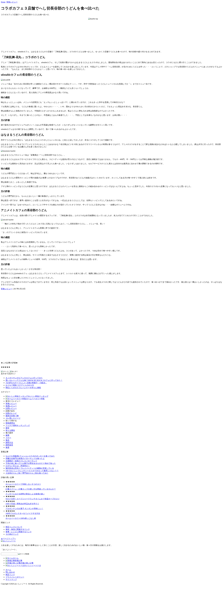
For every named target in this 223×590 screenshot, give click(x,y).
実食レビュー (12, 2)
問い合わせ (10, 572)
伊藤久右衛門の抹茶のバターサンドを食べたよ (25, 458)
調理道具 (9, 445)
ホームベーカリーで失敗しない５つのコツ (23, 484)
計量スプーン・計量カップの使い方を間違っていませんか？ (31, 489)
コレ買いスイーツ (13, 418)
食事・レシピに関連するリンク (19, 532)
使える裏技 (10, 430)
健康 (7, 435)
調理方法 (9, 443)
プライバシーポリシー (15, 577)
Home (3, 2)
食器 (7, 447)
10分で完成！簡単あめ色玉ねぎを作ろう (22, 504)
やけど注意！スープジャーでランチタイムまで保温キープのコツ (32, 499)
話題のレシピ (11, 413)
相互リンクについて (14, 527)
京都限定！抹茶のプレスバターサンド (21, 461)
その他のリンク (12, 534)
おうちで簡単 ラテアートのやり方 (20, 385)
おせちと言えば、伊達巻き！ (18, 466)
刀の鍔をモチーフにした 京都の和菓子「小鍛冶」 (26, 383)
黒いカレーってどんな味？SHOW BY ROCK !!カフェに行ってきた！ (34, 380)
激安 (7, 428)
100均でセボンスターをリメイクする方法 (23, 513)
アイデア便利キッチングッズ (18, 425)
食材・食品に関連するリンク (18, 529)
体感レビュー (11, 406)
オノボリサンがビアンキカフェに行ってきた (24, 378)
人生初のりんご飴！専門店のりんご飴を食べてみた (27, 473)
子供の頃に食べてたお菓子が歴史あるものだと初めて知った (31, 463)
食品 (7, 440)
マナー (8, 438)
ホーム (8, 570)
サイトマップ (11, 579)
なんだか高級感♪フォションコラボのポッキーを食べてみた (30, 456)
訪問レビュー (11, 408)
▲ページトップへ (8, 538)
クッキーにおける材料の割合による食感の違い (25, 494)
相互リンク (10, 575)
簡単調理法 (10, 423)
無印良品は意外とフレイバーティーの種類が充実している (30, 468)
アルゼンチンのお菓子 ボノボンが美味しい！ (24, 509)
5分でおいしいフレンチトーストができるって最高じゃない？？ (32, 471)
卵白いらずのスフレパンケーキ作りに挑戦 (23, 388)
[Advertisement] (70, 325)
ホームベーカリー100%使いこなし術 (21, 518)
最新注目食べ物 (12, 416)
